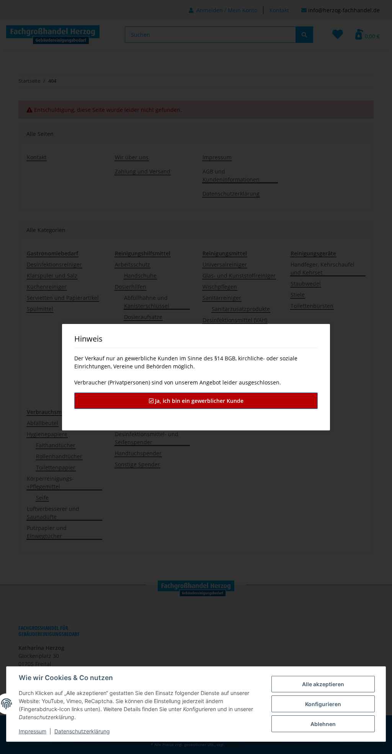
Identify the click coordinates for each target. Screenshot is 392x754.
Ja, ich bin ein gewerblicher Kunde (198, 400)
